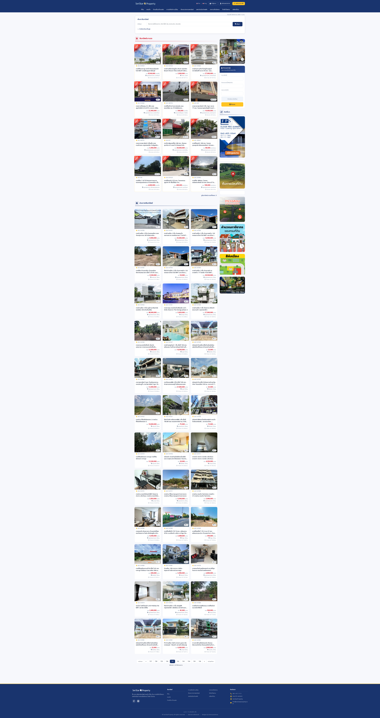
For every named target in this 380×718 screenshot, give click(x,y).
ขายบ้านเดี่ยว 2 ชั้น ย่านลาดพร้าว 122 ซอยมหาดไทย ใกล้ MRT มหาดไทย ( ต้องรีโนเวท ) (203, 234)
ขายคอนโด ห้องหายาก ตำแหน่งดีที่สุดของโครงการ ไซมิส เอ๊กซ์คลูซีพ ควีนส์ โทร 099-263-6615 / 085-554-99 (147, 532)
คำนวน (233, 104)
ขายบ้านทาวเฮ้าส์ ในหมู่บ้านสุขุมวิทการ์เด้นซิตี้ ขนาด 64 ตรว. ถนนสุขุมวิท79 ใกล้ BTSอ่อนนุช (202, 70)
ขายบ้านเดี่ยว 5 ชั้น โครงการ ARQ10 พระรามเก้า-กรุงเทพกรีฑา (203, 309)
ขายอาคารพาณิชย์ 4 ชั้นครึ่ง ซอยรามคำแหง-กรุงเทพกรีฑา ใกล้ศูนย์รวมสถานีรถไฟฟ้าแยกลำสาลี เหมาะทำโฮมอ (147, 144)
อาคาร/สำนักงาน (215, 10)
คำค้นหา (140, 24)
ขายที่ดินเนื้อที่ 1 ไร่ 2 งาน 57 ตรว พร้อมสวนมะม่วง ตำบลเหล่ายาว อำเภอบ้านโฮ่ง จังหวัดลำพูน (204, 532)
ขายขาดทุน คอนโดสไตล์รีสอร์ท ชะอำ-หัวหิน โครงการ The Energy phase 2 (176, 309)
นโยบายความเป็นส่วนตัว (193, 715)
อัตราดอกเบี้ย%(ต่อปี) (227, 83)
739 (161, 661)
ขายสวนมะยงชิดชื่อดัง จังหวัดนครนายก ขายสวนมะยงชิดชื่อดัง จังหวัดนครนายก (146, 346)
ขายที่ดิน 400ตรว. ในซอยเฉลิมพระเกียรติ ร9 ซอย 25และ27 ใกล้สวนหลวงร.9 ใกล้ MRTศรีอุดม (203, 182)
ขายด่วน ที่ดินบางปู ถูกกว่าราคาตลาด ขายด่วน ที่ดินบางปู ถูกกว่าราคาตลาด (175, 495)
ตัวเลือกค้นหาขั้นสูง (144, 29)
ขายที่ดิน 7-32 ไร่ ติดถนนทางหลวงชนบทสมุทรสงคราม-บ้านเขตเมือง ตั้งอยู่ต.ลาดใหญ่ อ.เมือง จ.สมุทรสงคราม (147, 182)
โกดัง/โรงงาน (226, 10)
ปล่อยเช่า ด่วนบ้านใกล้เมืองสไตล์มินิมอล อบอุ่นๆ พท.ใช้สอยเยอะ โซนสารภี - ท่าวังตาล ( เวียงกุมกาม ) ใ (175, 458)
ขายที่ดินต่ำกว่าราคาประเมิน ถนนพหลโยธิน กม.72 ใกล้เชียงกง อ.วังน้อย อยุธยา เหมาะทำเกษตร (174, 107)
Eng (205, 3)
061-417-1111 (237, 694)
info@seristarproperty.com (240, 703)
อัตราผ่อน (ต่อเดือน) (232, 99)
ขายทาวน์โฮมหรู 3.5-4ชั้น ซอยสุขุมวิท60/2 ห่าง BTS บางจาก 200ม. (147, 107)
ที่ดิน (142, 10)
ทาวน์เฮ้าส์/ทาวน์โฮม (172, 10)
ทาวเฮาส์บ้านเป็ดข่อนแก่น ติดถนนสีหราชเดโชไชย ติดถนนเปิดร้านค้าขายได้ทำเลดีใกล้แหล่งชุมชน (203, 644)
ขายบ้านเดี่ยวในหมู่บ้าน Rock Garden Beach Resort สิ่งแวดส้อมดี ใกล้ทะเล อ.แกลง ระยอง (175, 70)
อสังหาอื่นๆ (236, 10)
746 (200, 661)
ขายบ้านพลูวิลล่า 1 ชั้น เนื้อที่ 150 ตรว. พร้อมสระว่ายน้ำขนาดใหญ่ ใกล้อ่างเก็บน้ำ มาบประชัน (175, 346)
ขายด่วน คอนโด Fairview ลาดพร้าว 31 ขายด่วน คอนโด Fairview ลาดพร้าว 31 (203, 495)
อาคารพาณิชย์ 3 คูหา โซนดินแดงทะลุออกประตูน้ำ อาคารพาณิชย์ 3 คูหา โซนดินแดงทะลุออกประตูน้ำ (147, 383)
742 (178, 661)
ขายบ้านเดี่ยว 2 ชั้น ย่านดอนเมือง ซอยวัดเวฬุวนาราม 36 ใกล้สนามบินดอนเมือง (147, 234)
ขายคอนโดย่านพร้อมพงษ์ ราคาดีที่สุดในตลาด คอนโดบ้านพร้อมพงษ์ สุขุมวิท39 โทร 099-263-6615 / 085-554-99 (203, 569)
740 (167, 661)
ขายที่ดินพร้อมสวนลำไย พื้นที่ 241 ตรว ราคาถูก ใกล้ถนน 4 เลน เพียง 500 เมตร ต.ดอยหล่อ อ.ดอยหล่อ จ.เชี (148, 569)
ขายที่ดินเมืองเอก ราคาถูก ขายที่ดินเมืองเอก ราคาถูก (146, 458)
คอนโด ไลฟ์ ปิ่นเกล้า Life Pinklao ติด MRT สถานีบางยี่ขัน (147, 607)
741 (172, 661)
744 (189, 661)
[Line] (138, 701)
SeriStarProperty (238, 699)
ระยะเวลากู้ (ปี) (224, 90)
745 (194, 661)
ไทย (199, 3)
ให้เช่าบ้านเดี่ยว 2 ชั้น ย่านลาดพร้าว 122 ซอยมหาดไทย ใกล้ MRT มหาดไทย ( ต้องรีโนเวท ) (176, 272)
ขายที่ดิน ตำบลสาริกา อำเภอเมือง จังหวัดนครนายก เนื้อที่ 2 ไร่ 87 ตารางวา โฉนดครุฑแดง (147, 272)
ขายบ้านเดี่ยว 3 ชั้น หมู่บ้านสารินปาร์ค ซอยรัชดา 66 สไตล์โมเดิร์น (147, 309)
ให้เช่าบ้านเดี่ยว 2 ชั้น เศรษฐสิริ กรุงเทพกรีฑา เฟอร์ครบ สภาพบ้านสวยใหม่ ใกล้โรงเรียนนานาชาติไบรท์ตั (175, 607)
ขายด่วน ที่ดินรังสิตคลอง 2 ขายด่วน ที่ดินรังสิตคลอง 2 (146, 421)
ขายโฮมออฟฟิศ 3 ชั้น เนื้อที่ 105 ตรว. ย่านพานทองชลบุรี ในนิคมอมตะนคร (175, 383)
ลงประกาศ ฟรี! (240, 3)
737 (150, 661)
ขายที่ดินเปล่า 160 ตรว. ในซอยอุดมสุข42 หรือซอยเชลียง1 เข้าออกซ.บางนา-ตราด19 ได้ (202, 144)
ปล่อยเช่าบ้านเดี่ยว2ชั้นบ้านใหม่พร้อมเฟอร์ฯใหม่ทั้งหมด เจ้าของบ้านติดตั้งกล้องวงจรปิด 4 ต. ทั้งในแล (203, 346)
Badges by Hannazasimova (210, 715)
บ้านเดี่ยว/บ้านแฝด (158, 10)
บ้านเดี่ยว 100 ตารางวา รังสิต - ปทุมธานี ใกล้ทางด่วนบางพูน (173, 569)
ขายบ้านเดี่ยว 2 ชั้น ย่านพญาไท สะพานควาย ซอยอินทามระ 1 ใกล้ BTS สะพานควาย (175, 234)
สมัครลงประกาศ (226, 3)
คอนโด (148, 10)
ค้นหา (238, 24)
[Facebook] (134, 701)
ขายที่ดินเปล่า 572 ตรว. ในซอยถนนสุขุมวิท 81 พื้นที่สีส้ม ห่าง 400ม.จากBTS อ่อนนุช (174, 182)
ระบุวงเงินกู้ (224, 75)
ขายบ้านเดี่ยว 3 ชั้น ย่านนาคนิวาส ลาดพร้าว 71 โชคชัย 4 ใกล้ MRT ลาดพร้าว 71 (202, 272)
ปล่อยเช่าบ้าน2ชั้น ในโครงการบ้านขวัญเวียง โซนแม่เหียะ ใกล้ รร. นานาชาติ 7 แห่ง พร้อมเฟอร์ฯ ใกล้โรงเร (203, 383)
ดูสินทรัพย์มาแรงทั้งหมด (208, 195)
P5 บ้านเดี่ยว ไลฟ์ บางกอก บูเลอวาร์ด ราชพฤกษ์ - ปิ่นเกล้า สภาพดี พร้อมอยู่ (175, 644)
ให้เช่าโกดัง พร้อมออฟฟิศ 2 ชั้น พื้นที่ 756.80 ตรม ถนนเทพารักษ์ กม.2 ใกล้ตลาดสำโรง (175, 421)
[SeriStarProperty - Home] (141, 691)
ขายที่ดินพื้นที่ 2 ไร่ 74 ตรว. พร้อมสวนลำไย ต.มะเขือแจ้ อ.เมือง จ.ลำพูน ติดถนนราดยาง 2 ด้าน (175, 532)
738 (156, 661)
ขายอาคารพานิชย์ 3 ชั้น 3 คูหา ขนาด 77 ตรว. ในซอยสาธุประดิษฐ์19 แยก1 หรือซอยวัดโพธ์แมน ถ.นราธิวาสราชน (203, 107)
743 (183, 661)
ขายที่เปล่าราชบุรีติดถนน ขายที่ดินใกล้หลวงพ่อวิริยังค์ (203, 607)
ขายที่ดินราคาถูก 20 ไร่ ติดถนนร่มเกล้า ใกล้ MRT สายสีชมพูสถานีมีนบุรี (147, 70)
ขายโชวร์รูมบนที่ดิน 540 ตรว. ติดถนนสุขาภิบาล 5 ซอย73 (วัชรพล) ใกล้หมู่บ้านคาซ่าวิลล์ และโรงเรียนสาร (175, 144)
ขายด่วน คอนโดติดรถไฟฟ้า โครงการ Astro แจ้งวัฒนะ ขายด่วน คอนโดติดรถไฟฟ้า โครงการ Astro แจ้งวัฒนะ (147, 495)
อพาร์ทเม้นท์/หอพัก (201, 10)
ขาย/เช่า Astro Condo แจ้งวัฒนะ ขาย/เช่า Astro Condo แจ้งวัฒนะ (202, 458)
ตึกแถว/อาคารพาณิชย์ (187, 10)
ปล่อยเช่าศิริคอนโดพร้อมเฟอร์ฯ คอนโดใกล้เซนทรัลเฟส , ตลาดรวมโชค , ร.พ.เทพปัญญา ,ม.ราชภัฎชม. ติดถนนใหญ (203, 421)
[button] (221, 51)
